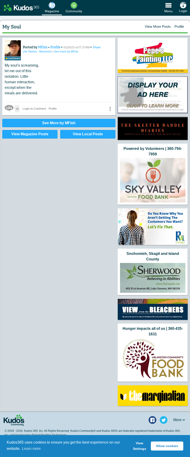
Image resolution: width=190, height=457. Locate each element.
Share (97, 47)
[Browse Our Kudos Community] (21, 8)
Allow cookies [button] (167, 446)
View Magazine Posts (29, 134)
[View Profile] (13, 48)
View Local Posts (88, 134)
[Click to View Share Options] (110, 108)
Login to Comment (34, 108)
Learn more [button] (31, 449)
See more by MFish (66, 51)
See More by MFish (59, 123)
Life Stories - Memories (37, 51)
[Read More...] (153, 95)
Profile (179, 26)
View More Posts (158, 26)
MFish (43, 47)
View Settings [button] (139, 446)
